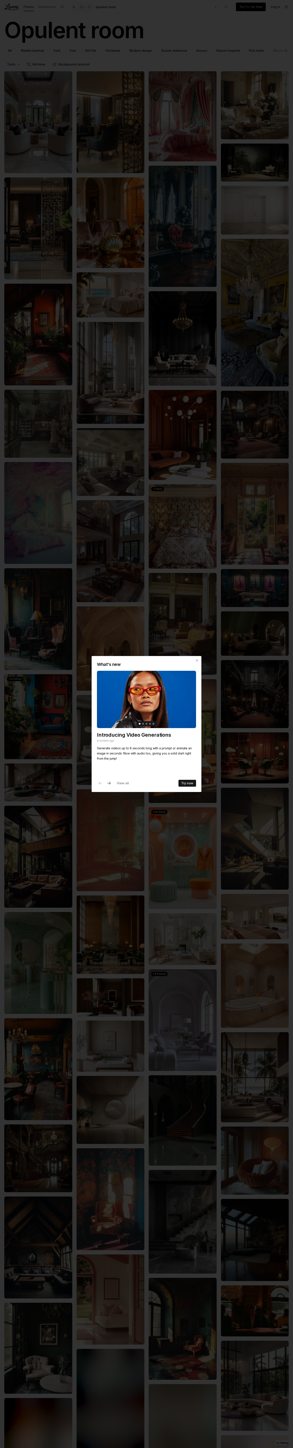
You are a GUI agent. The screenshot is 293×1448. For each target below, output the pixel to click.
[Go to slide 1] (139, 724)
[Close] (196, 660)
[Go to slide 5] (153, 724)
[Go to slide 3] (146, 724)
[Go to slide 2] (143, 724)
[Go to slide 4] (150, 724)
